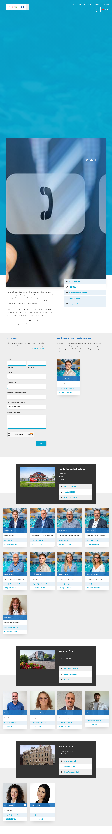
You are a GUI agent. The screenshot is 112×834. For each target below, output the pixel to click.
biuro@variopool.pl (38, 815)
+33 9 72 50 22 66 (38, 727)
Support (106, 4)
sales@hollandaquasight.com (13, 584)
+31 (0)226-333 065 (93, 588)
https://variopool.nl (70, 497)
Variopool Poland (74, 304)
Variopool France (74, 298)
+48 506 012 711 (69, 766)
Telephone (10, 372)
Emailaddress (11, 382)
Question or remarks (13, 412)
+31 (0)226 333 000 (75, 287)
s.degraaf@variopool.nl (66, 388)
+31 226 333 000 (69, 492)
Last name (31, 367)
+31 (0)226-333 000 (65, 393)
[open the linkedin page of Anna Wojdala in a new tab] (25, 805)
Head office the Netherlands (78, 292)
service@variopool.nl (65, 584)
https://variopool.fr (70, 680)
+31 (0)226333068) (10, 631)
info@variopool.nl (75, 281)
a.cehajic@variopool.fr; (93, 721)
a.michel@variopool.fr (39, 722)
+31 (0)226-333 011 (65, 588)
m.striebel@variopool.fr (66, 722)
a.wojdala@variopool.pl (11, 815)
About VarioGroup (94, 4)
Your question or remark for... (16, 402)
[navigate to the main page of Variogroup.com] (16, 7)
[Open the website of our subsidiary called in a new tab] (27, 7)
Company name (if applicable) (16, 392)
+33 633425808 (91, 725)
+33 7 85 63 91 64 (65, 727)
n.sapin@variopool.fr (11, 722)
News (74, 4)
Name (9, 359)
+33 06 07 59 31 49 (10, 727)
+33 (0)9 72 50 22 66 (70, 674)
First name (11, 367)
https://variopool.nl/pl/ (71, 772)
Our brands (82, 4)
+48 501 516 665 (37, 819)
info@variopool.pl (69, 761)
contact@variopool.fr (70, 669)
